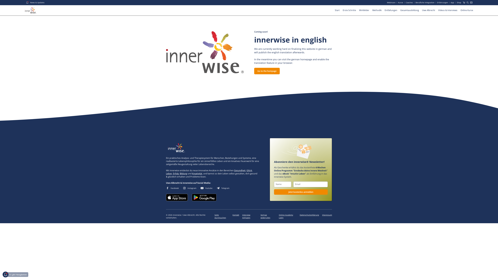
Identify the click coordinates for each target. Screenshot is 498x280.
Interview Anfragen (246, 216)
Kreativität (197, 173)
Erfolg (176, 173)
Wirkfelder (364, 10)
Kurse (400, 2)
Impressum (327, 215)
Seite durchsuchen (220, 216)
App (452, 2)
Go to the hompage (266, 71)
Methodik (377, 10)
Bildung (183, 173)
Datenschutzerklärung (309, 215)
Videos (447, 10)
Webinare (391, 2)
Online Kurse (467, 10)
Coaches (409, 2)
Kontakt (236, 215)
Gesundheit (239, 170)
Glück (249, 170)
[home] (30, 10)
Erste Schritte (349, 10)
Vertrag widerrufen (265, 216)
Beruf (425, 2)
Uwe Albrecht (428, 10)
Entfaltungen (391, 10)
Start (337, 10)
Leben (169, 173)
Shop (459, 2)
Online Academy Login (286, 216)
